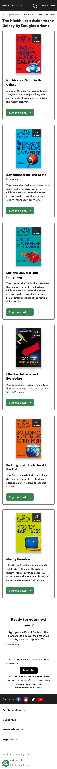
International (10, 729)
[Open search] (35, 6)
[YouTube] (40, 699)
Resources (9, 720)
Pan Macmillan (12, 710)
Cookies (6, 754)
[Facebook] (18, 699)
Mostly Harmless (18, 559)
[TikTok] (33, 699)
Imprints (8, 739)
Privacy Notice (24, 754)
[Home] (12, 5)
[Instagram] (26, 699)
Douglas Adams (12, 14)
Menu (45, 5)
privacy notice (20, 680)
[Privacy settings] (5, 763)
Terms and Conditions (14, 759)
